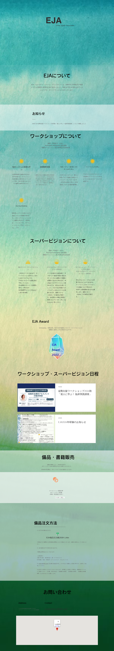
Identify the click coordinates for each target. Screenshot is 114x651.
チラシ (49, 302)
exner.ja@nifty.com (43, 563)
